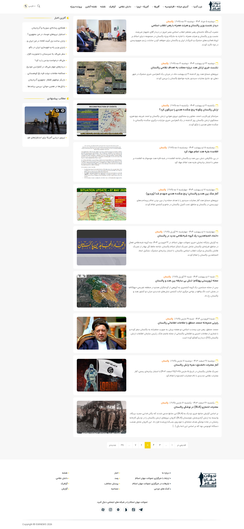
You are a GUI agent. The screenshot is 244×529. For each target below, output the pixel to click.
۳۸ (122, 445)
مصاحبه (114, 488)
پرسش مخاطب (111, 483)
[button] (39, 6)
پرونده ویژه (76, 6)
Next (57, 111)
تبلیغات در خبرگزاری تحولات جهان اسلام (150, 483)
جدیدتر (112, 445)
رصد (116, 478)
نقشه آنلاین (91, 6)
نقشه (103, 6)
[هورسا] (118, 510)
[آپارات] (103, 510)
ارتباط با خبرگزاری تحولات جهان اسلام (152, 478)
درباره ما (165, 472)
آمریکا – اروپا (143, 6)
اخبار (116, 472)
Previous (62, 111)
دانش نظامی (125, 6)
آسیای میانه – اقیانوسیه (176, 6)
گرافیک (112, 6)
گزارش (64, 488)
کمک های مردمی (161, 488)
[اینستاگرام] (110, 510)
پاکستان (170, 21)
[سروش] (126, 510)
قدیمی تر (181, 445)
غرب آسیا (198, 6)
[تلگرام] (141, 510)
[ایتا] (133, 510)
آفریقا (156, 6)
